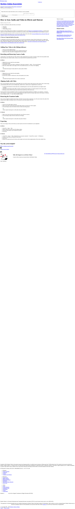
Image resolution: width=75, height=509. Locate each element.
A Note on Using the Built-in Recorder (64, 20)
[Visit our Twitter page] (37, 310)
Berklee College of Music (15, 506)
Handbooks (5, 480)
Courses (4, 473)
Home (2, 6)
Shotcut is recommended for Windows (36, 30)
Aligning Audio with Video (65, 24)
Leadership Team (6, 488)
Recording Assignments (16, 6)
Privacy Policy (6, 507)
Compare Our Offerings (7, 474)
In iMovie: (70, 23)
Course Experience (7, 6)
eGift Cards (5, 483)
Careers (4, 490)
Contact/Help (5, 491)
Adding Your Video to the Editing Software (65, 21)
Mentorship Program (6, 479)
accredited (6, 493)
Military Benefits (6, 478)
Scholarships (5, 489)
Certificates (5, 472)
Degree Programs (6, 471)
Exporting (58, 26)
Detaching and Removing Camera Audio (65, 23)
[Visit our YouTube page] (37, 384)
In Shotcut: (70, 25)
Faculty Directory (6, 487)
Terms (1, 507)
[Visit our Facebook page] (37, 235)
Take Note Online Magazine (8, 481)
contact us (44, 504)
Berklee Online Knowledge (11, 4)
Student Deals (5, 477)
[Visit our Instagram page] (37, 458)
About (4, 486)
